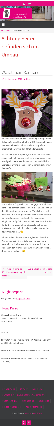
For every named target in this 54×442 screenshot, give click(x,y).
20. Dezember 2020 (13, 79)
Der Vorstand (8, 388)
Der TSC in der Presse (11, 406)
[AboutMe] (23, 3)
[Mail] (29, 3)
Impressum (37, 388)
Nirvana (28, 412)
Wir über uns (28, 400)
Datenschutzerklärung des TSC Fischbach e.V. (23, 394)
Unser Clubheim (9, 400)
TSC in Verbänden (34, 406)
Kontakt (24, 388)
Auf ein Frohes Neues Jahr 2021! (40, 270)
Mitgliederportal (23, 297)
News (8, 30)
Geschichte (44, 400)
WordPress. (37, 412)
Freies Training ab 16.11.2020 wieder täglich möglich (13, 271)
